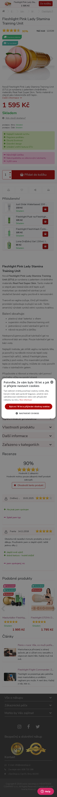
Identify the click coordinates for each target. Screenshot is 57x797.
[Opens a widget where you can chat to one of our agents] (45, 791)
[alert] (28, 398)
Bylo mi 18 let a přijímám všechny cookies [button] (29, 406)
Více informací (25, 399)
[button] (28, 413)
